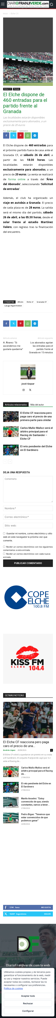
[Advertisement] (28, 34)
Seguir (47, 914)
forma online (17, 179)
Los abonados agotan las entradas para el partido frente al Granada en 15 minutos (41, 347)
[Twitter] (13, 135)
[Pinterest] (20, 135)
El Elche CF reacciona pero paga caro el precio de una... (26, 744)
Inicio (5, 13)
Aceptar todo (28, 996)
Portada (16, 89)
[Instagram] (24, 390)
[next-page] (10, 462)
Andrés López (9, 750)
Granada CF (42, 302)
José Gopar (12, 131)
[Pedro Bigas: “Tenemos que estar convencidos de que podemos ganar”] (11, 818)
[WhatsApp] (28, 135)
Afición (20, 302)
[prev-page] (5, 462)
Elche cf (30, 302)
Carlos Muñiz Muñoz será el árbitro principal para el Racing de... (37, 770)
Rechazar (28, 1003)
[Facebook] (6, 135)
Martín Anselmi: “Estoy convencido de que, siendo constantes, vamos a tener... (35, 801)
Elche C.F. (15, 13)
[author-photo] (28, 379)
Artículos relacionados (16, 404)
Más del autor (37, 404)
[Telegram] (35, 135)
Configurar (28, 1011)
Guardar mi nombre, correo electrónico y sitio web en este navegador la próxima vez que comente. (27, 537)
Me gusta (46, 907)
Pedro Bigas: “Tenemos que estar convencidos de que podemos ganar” (35, 817)
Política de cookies (13, 988)
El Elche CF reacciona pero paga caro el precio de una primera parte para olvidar (36, 416)
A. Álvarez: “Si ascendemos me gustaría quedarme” (13, 346)
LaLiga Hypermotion (13, 305)
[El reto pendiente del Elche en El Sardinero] (11, 450)
